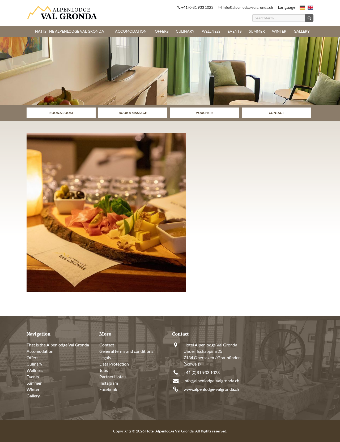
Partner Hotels (112, 376)
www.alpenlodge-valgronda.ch (211, 389)
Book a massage (133, 113)
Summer (257, 31)
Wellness (211, 31)
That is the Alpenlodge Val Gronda (68, 31)
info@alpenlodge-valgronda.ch (247, 7)
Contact (276, 113)
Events (234, 31)
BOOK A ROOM (61, 113)
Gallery (302, 31)
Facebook (108, 389)
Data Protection (114, 363)
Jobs (103, 370)
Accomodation (131, 31)
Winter (279, 31)
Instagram (108, 382)
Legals (105, 357)
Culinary (185, 31)
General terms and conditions (126, 351)
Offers (161, 31)
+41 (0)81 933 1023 (196, 7)
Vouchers (204, 113)
